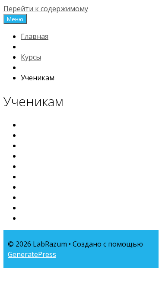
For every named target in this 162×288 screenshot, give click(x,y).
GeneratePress (32, 254)
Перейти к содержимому (45, 8)
